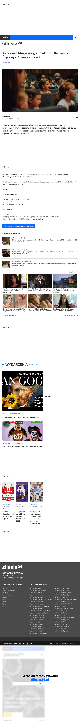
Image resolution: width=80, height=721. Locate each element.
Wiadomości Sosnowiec (62, 602)
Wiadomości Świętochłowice (64, 604)
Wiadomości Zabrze (61, 624)
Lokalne (18, 504)
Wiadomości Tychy (61, 611)
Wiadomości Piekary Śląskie (38, 633)
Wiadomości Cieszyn (36, 597)
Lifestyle (5, 606)
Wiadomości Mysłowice (36, 626)
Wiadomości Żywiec (61, 631)
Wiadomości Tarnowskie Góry (64, 608)
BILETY (5, 189)
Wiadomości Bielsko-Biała (37, 590)
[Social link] (20, 643)
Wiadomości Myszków (36, 629)
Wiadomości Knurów (36, 620)
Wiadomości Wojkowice (62, 620)
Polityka (4, 597)
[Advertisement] (40, 19)
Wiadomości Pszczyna (62, 588)
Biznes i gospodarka (8, 590)
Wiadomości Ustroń (61, 613)
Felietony (5, 593)
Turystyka (5, 604)
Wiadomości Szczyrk (61, 606)
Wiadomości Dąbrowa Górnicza (39, 606)
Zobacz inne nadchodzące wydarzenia (19, 226)
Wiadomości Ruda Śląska (63, 595)
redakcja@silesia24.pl (15, 578)
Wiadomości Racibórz (62, 590)
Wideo (4, 588)
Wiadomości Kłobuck (36, 622)
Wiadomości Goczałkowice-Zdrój (39, 611)
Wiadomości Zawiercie (62, 626)
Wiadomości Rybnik (61, 597)
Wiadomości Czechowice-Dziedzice (40, 599)
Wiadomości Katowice (36, 617)
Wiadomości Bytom (35, 593)
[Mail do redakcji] (77, 118)
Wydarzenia (16, 238)
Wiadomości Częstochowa (37, 604)
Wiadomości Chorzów (36, 595)
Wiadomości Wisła (61, 615)
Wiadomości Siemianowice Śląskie (66, 599)
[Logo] (12, 45)
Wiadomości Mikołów (36, 631)
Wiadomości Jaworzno (36, 615)
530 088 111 (12, 575)
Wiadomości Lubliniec (36, 624)
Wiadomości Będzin (35, 588)
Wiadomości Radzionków (63, 593)
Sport (4, 602)
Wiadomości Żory (60, 629)
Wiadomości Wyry (61, 622)
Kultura (4, 413)
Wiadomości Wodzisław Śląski (64, 617)
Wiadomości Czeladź (36, 602)
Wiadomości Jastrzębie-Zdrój (38, 613)
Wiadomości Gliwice (35, 608)
